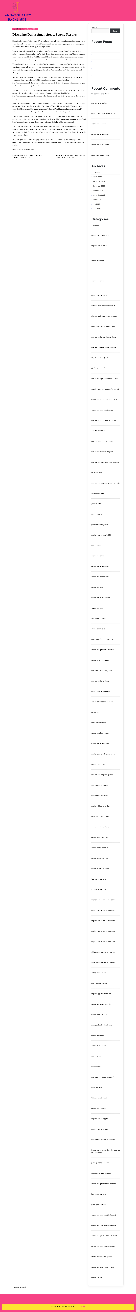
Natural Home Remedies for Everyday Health (102, 77)
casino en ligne (97, 587)
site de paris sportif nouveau (102, 702)
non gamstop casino (99, 103)
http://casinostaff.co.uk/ (56, 70)
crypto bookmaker (98, 629)
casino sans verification (100, 660)
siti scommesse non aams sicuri (103, 952)
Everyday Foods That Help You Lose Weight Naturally (105, 70)
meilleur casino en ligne (100, 681)
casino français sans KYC (100, 869)
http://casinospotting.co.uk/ (34, 70)
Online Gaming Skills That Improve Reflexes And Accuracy (105, 63)
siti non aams (96, 1067)
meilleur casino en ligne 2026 (102, 827)
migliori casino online (99, 246)
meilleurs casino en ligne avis (102, 670)
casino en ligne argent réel (101, 1004)
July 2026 (96, 172)
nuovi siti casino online (100, 816)
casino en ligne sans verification (103, 650)
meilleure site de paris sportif (102, 1077)
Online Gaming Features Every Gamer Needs (103, 49)
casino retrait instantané (100, 598)
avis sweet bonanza (98, 618)
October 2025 (98, 190)
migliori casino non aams (100, 691)
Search (94, 27)
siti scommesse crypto (99, 785)
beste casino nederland (100, 235)
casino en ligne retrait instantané (103, 1184)
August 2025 (98, 200)
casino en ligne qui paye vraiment (104, 1236)
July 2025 (96, 204)
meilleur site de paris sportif (102, 775)
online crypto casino (99, 973)
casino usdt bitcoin (98, 1046)
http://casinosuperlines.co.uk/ (70, 109)
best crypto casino (98, 764)
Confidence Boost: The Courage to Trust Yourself (27, 156)
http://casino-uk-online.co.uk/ (47, 132)
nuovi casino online (98, 723)
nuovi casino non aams (100, 155)
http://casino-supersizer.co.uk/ (71, 119)
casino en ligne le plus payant (102, 1267)
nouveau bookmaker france (101, 1025)
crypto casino (96, 1277)
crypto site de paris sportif (101, 1257)
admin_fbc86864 (30, 29)
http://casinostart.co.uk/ (21, 83)
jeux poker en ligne (98, 1194)
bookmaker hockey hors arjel (102, 1173)
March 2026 (97, 177)
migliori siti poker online (100, 806)
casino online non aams (100, 134)
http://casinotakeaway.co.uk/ (23, 122)
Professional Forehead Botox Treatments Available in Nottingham (104, 56)
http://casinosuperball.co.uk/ (45, 109)
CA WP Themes (80, 1306)
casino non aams (97, 260)
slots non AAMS (97, 1087)
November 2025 (99, 186)
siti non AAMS (96, 1056)
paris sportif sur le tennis (100, 1163)
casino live (95, 712)
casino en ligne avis (98, 1108)
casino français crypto (99, 837)
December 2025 (99, 181)
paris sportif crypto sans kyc (102, 639)
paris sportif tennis (98, 1204)
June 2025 (97, 209)
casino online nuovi (98, 124)
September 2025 (99, 195)
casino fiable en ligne (99, 1014)
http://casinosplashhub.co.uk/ (71, 57)
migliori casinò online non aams (103, 900)
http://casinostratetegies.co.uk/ (24, 96)
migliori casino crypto (99, 1119)
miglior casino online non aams (103, 113)
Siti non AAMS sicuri (99, 1098)
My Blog (96, 225)
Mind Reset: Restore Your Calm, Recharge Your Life (71, 156)
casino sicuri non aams (100, 733)
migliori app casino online (101, 994)
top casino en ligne (98, 879)
